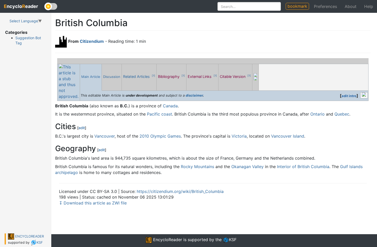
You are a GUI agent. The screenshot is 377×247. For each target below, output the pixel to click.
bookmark (297, 6)
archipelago (66, 172)
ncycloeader (21, 6)
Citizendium (92, 41)
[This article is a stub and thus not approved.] (68, 81)
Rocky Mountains (197, 166)
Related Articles (137, 76)
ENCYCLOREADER (29, 236)
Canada (170, 105)
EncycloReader (167, 239)
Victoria (239, 136)
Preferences (325, 6)
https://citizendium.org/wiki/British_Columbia (180, 191)
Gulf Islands (351, 166)
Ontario (317, 114)
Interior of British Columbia (303, 166)
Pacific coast (159, 114)
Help (368, 6)
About (350, 6)
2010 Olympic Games (160, 136)
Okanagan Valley (247, 166)
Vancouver (104, 136)
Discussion (111, 77)
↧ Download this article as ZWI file (93, 202)
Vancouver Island (287, 136)
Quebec (341, 114)
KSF (40, 242)
